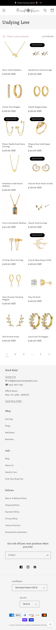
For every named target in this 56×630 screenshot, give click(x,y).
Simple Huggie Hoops (37, 107)
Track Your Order (13, 401)
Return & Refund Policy (16, 498)
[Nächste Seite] (49, 354)
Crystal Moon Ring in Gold (39, 260)
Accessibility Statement (16, 532)
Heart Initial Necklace (11, 70)
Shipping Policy (12, 505)
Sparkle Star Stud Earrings (40, 70)
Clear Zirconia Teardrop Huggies (12, 298)
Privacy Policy (11, 519)
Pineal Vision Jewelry (23, 625)
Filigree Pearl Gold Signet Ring (39, 145)
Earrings (9, 419)
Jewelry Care (11, 472)
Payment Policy (12, 512)
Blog (7, 459)
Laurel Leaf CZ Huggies (38, 336)
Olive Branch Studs (10, 336)
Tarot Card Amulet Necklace (14, 223)
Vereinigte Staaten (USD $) (26, 588)
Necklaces (9, 433)
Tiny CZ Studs (34, 297)
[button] (4, 10)
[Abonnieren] (47, 555)
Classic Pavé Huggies (11, 107)
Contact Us (10, 377)
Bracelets (9, 439)
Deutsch (26, 604)
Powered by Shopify (39, 625)
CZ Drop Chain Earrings (12, 260)
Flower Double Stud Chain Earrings (13, 145)
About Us (9, 465)
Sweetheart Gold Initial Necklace (12, 184)
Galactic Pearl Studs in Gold (40, 183)
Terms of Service (12, 525)
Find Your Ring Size (14, 479)
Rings (7, 426)
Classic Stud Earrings (37, 223)
